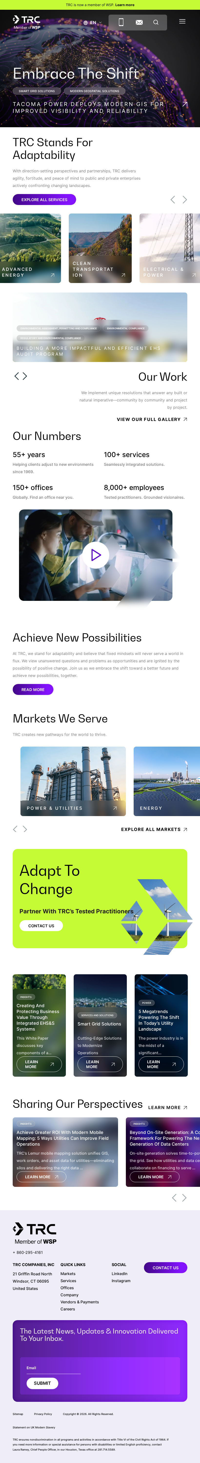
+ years (29, 455)
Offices (67, 1288)
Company (69, 1295)
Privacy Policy (43, 1414)
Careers (67, 1309)
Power (146, 1002)
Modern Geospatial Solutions (94, 91)
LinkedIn (120, 1273)
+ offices (33, 488)
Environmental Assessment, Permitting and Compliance (58, 328)
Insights (25, 996)
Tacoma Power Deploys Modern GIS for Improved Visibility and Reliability (88, 107)
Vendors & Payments (79, 1302)
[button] (90, 22)
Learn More (31, 1064)
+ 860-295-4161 (28, 1252)
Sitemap (18, 1414)
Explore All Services (44, 199)
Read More (33, 689)
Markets (68, 1273)
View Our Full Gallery (149, 419)
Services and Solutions (97, 1015)
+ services (127, 455)
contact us (166, 1267)
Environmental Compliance (126, 328)
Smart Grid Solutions (37, 91)
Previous (173, 200)
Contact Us (41, 925)
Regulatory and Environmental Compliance (50, 338)
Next (185, 200)
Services (68, 1280)
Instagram (121, 1280)
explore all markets (151, 829)
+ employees (134, 488)
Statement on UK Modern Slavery (34, 1427)
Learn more (124, 5)
